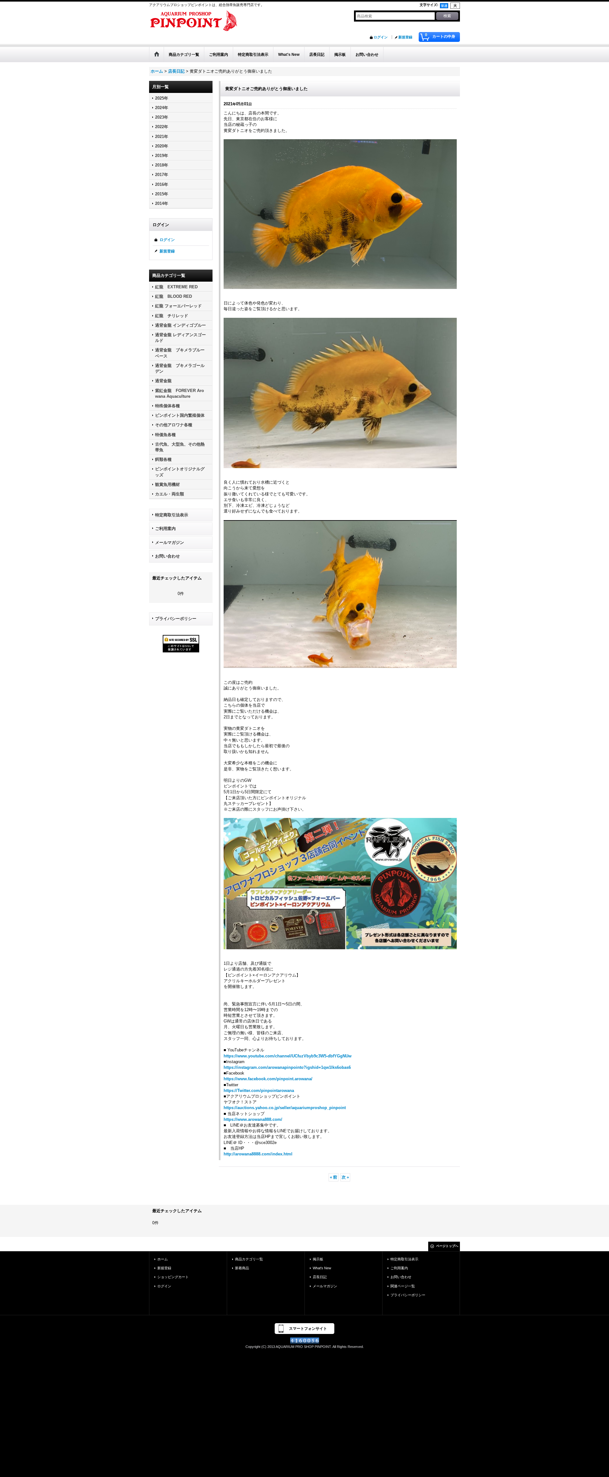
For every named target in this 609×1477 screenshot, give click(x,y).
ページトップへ (447, 1246)
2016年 (161, 184)
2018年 (161, 165)
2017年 (161, 174)
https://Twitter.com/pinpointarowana (259, 1090)
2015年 (161, 194)
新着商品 (242, 1268)
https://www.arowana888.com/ (253, 1119)
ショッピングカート (173, 1277)
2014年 (161, 203)
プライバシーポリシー (175, 618)
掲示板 (318, 1259)
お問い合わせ (167, 556)
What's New (322, 1268)
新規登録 (405, 37)
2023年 (161, 117)
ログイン (381, 37)
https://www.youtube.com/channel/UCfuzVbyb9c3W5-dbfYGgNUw (287, 1056)
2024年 (161, 107)
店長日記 (320, 1277)
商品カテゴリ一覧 (249, 1259)
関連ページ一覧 (402, 1286)
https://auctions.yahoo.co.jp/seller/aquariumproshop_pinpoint (285, 1107)
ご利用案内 (165, 528)
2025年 (161, 98)
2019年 (161, 155)
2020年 (161, 146)
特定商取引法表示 (171, 515)
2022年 (161, 126)
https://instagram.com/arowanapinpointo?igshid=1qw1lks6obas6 (287, 1067)
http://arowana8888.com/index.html (258, 1154)
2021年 (161, 136)
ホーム (162, 1259)
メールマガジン (169, 542)
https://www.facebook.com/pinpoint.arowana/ (268, 1078)
